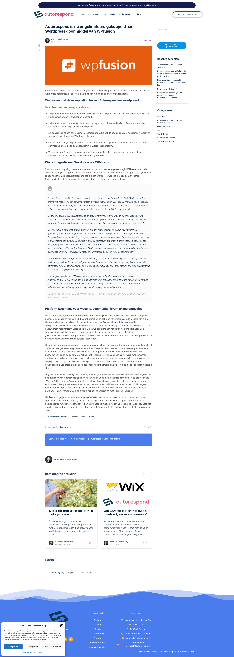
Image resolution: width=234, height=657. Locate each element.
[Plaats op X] (39, 50)
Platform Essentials (113, 322)
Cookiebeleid (27, 652)
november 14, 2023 (62, 544)
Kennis (112, 14)
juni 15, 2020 (114, 544)
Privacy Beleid (38, 652)
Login (136, 14)
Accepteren (13, 646)
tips (158, 130)
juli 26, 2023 (56, 42)
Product (83, 14)
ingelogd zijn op (64, 572)
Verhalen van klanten (166, 137)
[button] (61, 626)
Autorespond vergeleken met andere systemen (169, 121)
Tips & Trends (87, 416)
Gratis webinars (163, 126)
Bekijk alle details (112, 438)
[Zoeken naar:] (171, 29)
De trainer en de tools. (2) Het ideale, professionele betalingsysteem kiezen (169, 95)
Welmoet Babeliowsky (60, 39)
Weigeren (33, 646)
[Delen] (149, 427)
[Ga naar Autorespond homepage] (53, 14)
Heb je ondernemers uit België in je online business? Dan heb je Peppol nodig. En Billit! (171, 73)
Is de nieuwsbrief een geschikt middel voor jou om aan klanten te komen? (171, 82)
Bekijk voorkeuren (53, 646)
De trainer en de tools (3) (167, 89)
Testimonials (124, 14)
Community (98, 14)
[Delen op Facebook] (39, 45)
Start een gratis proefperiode (171, 45)
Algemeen (161, 116)
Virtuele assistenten (165, 141)
